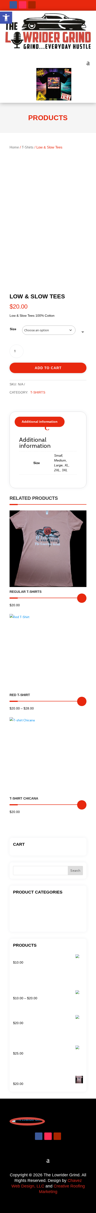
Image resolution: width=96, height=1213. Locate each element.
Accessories (22, 902)
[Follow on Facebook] (13, 5)
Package (19, 916)
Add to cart (48, 368)
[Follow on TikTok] (22, 5)
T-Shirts (28, 147)
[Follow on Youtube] (32, 5)
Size (13, 329)
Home (14, 147)
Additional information (40, 421)
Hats (16, 909)
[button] (6, 18)
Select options (81, 598)
